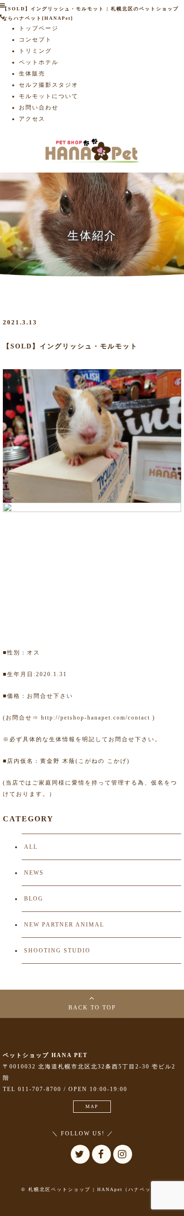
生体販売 (32, 73)
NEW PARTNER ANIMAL (64, 924)
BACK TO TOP (92, 1007)
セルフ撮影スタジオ (48, 85)
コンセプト (35, 39)
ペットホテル (39, 62)
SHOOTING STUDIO (57, 950)
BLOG (33, 898)
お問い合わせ (39, 107)
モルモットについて (48, 96)
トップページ (39, 28)
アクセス (32, 119)
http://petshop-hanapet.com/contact (95, 717)
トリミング (35, 51)
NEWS (34, 872)
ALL (31, 847)
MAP (92, 1106)
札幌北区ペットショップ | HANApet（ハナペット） (95, 1189)
